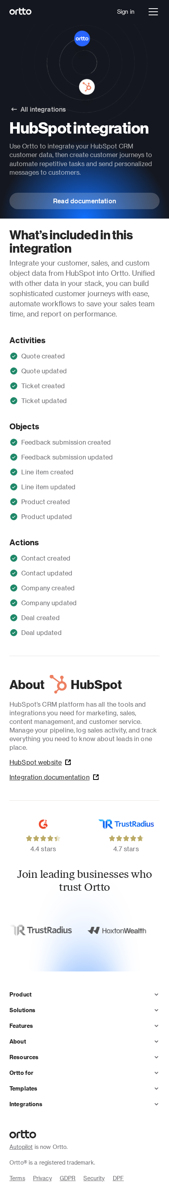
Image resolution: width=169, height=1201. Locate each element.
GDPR (68, 1178)
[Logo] (20, 12)
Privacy (42, 1178)
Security (94, 1178)
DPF (118, 1178)
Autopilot (21, 1146)
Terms (17, 1178)
